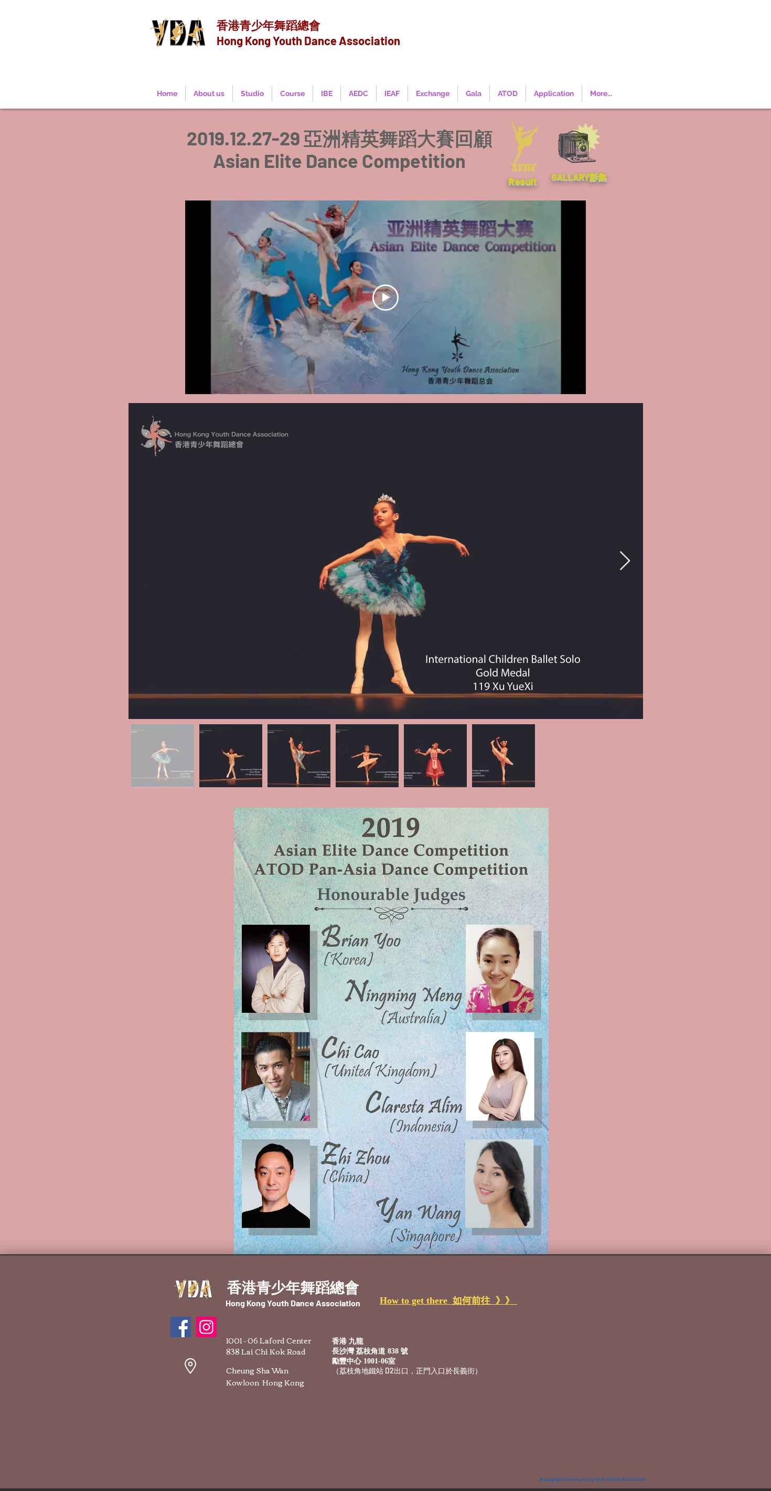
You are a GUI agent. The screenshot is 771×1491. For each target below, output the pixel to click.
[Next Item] (625, 561)
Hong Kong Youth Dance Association (308, 40)
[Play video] (385, 297)
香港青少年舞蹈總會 (268, 24)
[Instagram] (206, 1327)
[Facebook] (180, 1327)
